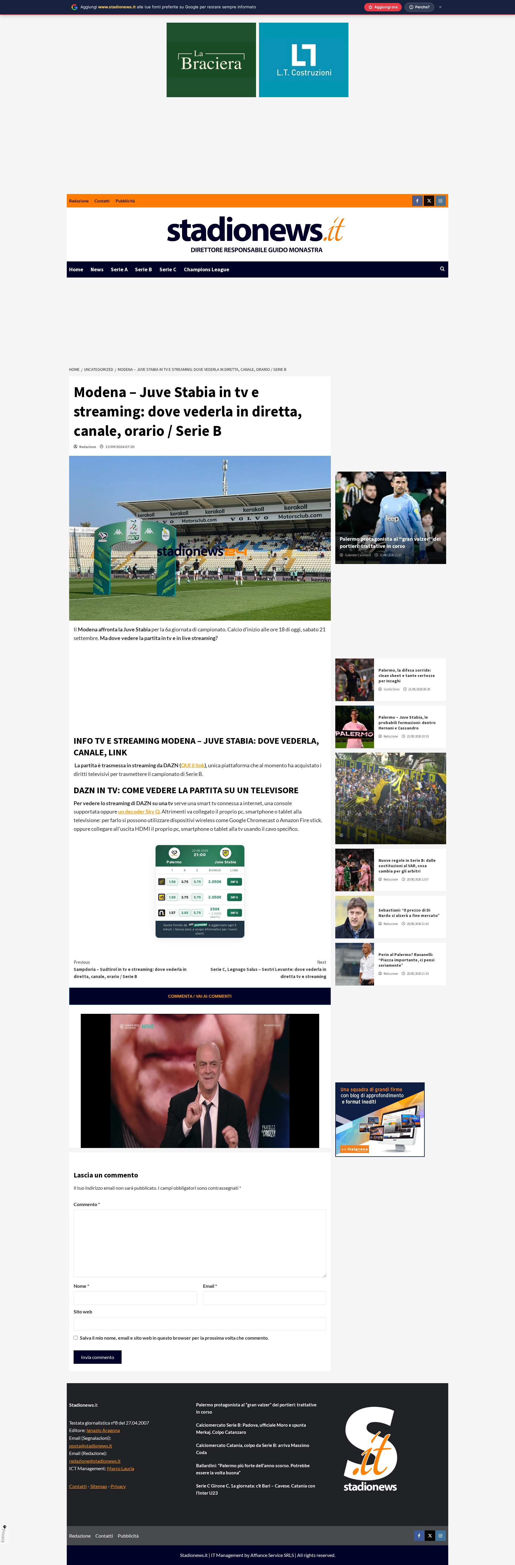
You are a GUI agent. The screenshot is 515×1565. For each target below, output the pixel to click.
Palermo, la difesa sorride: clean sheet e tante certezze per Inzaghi (407, 675)
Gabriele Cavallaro (358, 555)
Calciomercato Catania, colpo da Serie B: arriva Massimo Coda (252, 1448)
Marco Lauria (120, 1468)
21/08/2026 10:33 (418, 736)
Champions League (206, 269)
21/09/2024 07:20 (120, 446)
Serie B (143, 269)
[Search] (442, 269)
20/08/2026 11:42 (418, 924)
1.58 (172, 882)
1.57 (172, 913)
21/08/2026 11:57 (390, 555)
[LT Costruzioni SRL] (303, 60)
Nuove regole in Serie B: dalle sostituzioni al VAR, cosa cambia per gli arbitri (407, 866)
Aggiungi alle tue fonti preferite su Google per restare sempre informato (168, 6)
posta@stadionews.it (90, 1445)
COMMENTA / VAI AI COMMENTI (200, 996)
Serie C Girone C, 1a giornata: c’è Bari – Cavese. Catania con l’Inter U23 (255, 1489)
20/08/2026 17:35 (379, 835)
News (97, 269)
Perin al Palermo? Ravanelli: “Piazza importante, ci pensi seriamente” (407, 960)
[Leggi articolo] (354, 679)
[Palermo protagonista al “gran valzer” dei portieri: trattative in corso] (390, 518)
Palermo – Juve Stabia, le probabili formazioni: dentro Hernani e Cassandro (407, 723)
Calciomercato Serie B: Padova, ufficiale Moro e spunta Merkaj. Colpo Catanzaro (251, 1428)
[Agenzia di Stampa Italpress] (380, 1119)
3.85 (184, 913)
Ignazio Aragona (103, 1430)
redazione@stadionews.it (95, 1461)
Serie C (167, 269)
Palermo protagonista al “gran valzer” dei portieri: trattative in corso (390, 542)
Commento (87, 1204)
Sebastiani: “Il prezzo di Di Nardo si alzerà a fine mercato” (409, 912)
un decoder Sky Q (138, 811)
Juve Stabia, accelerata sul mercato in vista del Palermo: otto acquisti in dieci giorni (390, 816)
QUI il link (192, 765)
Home (76, 269)
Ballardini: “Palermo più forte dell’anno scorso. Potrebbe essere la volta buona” (253, 1469)
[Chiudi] (440, 7)
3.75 (184, 882)
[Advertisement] (257, 149)
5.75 (197, 882)
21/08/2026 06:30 (419, 689)
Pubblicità (125, 200)
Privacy (118, 1486)
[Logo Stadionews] (371, 1448)
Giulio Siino (391, 689)
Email (210, 1286)
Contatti (102, 200)
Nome (81, 1286)
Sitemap (98, 1486)
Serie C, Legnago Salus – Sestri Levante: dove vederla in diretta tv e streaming (268, 969)
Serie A (119, 269)
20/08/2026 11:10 (418, 973)
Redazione (79, 200)
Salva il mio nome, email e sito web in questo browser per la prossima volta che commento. (174, 1338)
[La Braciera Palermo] (211, 60)
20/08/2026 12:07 (418, 879)
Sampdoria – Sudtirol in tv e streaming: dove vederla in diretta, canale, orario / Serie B (130, 969)
